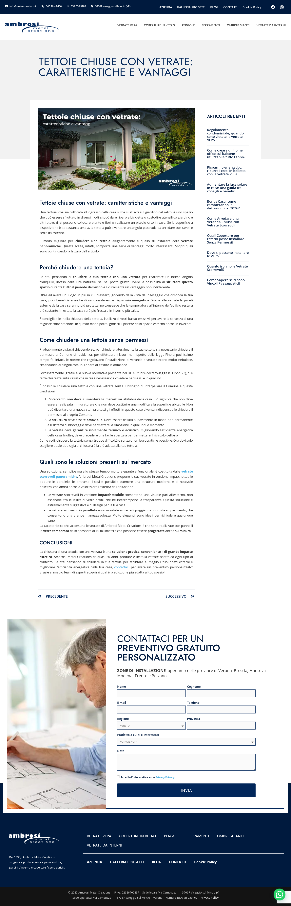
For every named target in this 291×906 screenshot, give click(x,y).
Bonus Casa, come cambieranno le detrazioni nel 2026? (223, 204)
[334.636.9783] (68, 6)
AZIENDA (165, 7)
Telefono (193, 703)
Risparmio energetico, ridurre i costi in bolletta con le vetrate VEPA (226, 170)
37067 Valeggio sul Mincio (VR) (112, 6)
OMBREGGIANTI (238, 25)
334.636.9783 (78, 6)
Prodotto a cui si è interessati (138, 735)
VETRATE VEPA (127, 25)
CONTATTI (230, 7)
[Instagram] (282, 7)
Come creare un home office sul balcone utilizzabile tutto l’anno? (226, 153)
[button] (279, 894)
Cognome (194, 686)
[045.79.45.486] (43, 6)
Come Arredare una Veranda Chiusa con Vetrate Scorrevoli (223, 221)
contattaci (121, 567)
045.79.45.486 (54, 6)
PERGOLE (188, 25)
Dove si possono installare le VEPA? (228, 254)
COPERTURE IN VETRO (159, 25)
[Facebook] (273, 7)
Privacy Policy (210, 897)
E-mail (121, 703)
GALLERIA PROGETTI (191, 7)
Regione (123, 719)
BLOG (214, 7)
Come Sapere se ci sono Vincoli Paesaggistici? (226, 282)
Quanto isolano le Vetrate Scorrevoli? (227, 268)
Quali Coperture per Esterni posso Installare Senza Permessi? (225, 238)
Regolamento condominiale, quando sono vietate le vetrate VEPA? (225, 135)
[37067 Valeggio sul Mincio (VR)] (92, 6)
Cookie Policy (251, 7)
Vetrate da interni (271, 25)
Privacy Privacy (165, 777)
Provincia (193, 719)
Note (120, 751)
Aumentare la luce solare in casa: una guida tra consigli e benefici (227, 187)
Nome (121, 686)
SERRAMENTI (211, 25)
